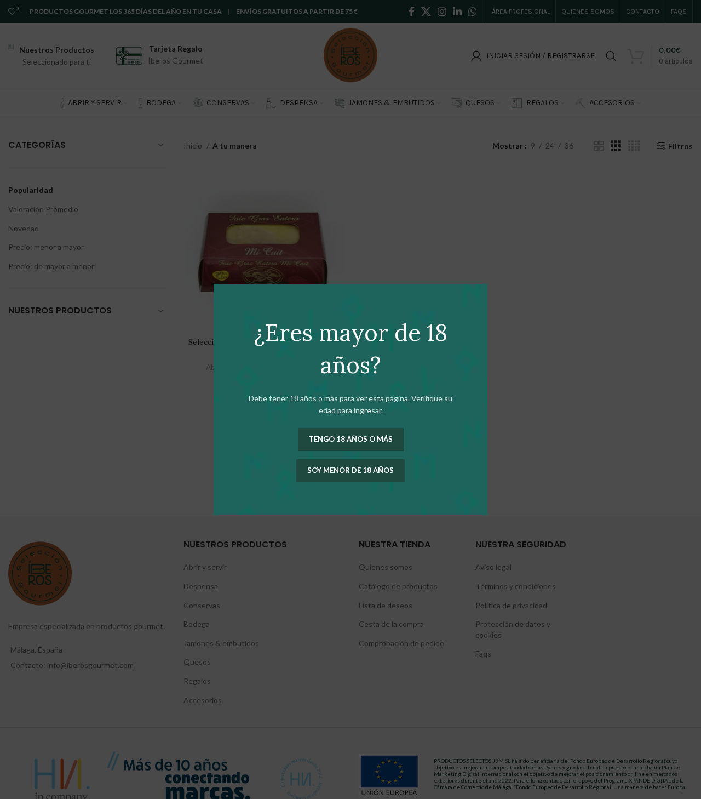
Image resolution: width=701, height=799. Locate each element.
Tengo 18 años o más (351, 439)
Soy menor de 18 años (350, 470)
